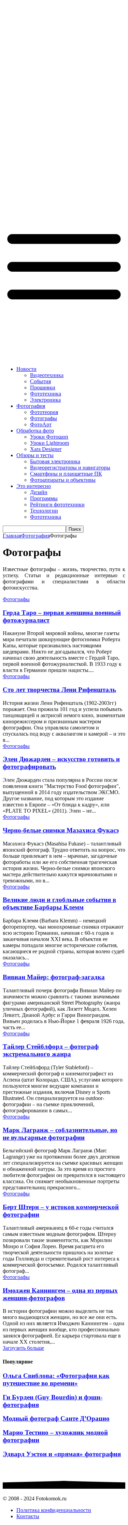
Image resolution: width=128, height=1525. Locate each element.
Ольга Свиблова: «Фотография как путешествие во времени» (56, 1379)
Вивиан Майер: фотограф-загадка (54, 977)
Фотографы (16, 599)
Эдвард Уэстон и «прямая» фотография (62, 1454)
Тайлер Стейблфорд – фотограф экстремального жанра (51, 1050)
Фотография (35, 536)
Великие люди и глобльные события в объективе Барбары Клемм (59, 903)
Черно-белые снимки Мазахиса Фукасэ (61, 830)
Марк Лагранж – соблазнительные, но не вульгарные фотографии (60, 1133)
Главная (12, 536)
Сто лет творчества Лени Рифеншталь (59, 689)
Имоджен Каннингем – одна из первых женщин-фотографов (60, 1294)
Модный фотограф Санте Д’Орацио (56, 1418)
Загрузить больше (23, 1348)
